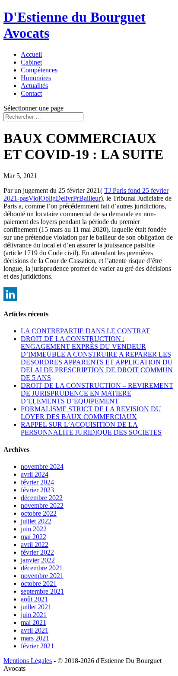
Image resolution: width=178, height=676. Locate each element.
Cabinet (31, 62)
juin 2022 (34, 529)
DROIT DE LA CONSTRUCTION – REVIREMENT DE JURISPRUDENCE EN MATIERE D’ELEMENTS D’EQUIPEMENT (97, 393)
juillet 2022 (36, 521)
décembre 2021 (42, 568)
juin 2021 (34, 614)
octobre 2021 (39, 583)
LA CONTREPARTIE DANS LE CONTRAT (85, 331)
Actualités (34, 85)
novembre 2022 (42, 505)
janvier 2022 (38, 560)
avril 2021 (34, 630)
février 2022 (37, 552)
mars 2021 (35, 638)
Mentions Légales (27, 660)
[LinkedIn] (89, 294)
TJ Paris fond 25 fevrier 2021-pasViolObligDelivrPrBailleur (85, 194)
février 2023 (37, 490)
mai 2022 (33, 536)
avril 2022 (34, 544)
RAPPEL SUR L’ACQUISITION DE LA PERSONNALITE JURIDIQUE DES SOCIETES (91, 428)
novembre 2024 (42, 466)
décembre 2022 (42, 497)
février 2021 (37, 646)
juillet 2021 (36, 607)
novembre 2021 (42, 575)
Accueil (31, 54)
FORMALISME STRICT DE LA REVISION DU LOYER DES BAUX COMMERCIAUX (91, 412)
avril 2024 (34, 474)
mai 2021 (33, 622)
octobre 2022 (39, 513)
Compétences (39, 70)
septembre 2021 (42, 591)
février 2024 (37, 482)
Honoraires (36, 77)
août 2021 (34, 599)
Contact (31, 93)
